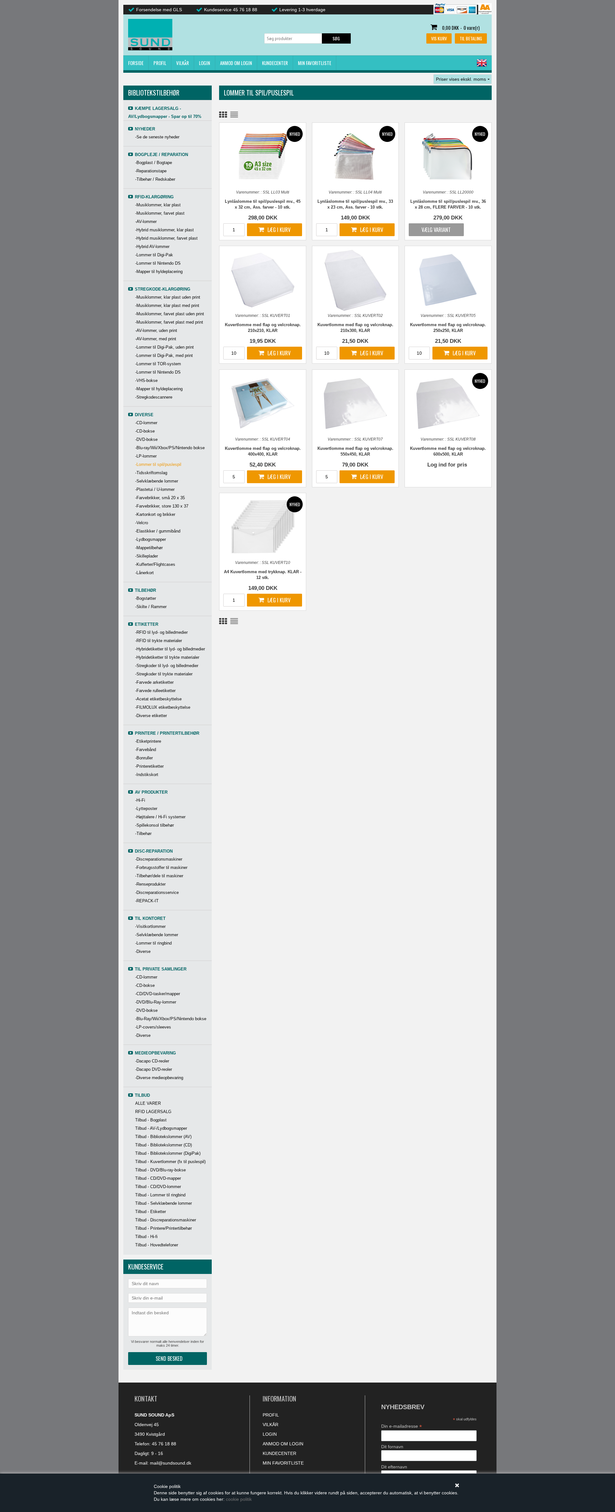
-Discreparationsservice (157, 892)
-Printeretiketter (149, 766)
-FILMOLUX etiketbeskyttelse (162, 707)
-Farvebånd (145, 749)
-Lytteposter (146, 808)
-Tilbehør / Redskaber (155, 179)
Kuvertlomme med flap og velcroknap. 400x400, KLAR (263, 451)
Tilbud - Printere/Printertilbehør (163, 1228)
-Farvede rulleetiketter (155, 690)
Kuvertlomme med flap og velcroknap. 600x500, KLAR (448, 451)
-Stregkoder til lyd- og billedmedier (166, 665)
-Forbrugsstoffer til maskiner (161, 867)
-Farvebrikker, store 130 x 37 (161, 506)
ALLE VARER (148, 1103)
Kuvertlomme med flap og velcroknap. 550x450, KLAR (355, 451)
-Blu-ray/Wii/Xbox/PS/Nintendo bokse (170, 447)
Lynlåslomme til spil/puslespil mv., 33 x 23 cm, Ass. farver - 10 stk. (355, 204)
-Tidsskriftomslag (151, 472)
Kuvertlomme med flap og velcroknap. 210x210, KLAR (263, 327)
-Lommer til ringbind (153, 943)
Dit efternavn (394, 1466)
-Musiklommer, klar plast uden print (167, 297)
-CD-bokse (145, 431)
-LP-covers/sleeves (153, 1027)
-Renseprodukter (150, 884)
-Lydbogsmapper (150, 539)
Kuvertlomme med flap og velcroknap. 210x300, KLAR (355, 327)
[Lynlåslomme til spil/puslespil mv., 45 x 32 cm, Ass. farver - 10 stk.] (262, 156)
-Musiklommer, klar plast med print (167, 305)
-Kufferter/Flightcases (155, 564)
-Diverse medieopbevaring (159, 1077)
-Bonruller (144, 758)
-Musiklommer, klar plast (158, 204)
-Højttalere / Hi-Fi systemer (160, 816)
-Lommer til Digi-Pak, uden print (164, 347)
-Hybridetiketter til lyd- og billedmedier (170, 649)
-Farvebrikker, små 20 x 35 (160, 497)
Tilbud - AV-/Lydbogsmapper (161, 1128)
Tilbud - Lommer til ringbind (160, 1195)
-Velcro (141, 522)
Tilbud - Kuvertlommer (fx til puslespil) (170, 1161)
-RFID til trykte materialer (158, 640)
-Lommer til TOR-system (158, 363)
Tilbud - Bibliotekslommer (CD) (163, 1145)
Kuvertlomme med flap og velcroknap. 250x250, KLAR (448, 327)
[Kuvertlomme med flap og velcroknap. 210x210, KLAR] (262, 279)
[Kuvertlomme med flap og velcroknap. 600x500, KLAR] (448, 403)
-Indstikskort (146, 774)
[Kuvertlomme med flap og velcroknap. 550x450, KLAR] (355, 403)
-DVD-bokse (146, 439)
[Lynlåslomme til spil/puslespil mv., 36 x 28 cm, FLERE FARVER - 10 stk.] (448, 156)
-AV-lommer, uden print (156, 330)
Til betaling (471, 38)
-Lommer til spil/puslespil (158, 464)
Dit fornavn (392, 1446)
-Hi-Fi (140, 800)
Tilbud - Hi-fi (146, 1236)
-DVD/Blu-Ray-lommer (155, 1002)
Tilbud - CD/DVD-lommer (158, 1186)
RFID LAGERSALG (153, 1111)
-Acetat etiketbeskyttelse (158, 699)
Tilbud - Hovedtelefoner (156, 1245)
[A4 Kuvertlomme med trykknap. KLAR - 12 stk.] (262, 526)
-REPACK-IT (147, 900)
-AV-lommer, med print (155, 338)
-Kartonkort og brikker (155, 514)
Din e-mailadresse (401, 1426)
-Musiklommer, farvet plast (159, 213)
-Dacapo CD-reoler (152, 1061)
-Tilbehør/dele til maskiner (159, 875)
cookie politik (239, 1499)
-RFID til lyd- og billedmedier (161, 632)
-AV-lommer (146, 221)
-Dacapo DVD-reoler (153, 1069)
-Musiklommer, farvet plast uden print (169, 313)
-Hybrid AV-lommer (152, 246)
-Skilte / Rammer (151, 606)
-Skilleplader (146, 556)
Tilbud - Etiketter (150, 1211)
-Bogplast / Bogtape (153, 162)
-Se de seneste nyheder (157, 137)
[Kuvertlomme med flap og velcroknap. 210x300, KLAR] (355, 280)
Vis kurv (439, 38)
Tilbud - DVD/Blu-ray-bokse (160, 1170)
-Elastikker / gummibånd (157, 531)
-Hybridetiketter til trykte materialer (167, 657)
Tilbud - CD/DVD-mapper (158, 1178)
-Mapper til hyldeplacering (159, 271)
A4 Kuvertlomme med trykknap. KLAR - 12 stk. (262, 574)
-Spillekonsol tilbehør (154, 825)
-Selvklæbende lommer (156, 481)
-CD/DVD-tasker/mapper (157, 993)
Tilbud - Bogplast (151, 1120)
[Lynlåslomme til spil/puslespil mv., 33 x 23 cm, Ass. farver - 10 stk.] (355, 156)
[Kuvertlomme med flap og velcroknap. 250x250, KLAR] (448, 279)
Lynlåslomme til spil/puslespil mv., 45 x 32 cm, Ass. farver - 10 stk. (262, 204)
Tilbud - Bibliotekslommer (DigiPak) (168, 1153)
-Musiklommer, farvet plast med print (169, 322)
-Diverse (143, 951)
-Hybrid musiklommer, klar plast (164, 229)
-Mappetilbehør (149, 547)
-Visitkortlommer (150, 926)
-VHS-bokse (146, 380)
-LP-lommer (146, 456)
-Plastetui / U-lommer (155, 489)
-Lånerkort (144, 572)
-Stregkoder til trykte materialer (164, 674)
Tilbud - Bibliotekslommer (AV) (163, 1136)
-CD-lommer (146, 422)
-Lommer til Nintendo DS (158, 263)
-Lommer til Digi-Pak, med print (164, 355)
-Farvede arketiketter (154, 682)
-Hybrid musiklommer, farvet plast (166, 238)
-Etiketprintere (148, 741)
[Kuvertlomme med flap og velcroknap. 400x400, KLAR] (262, 403)
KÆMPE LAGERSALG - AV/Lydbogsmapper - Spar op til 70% (164, 112)
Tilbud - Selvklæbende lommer (163, 1203)
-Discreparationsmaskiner (158, 859)
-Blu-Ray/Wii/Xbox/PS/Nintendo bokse (170, 1018)
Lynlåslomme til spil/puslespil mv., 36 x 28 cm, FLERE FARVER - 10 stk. (448, 204)
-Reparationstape (151, 171)
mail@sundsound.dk (170, 1463)
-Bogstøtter (145, 598)
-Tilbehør (143, 833)
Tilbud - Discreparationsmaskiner (165, 1220)
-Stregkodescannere (153, 397)
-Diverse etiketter (151, 715)
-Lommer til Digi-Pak (154, 254)
